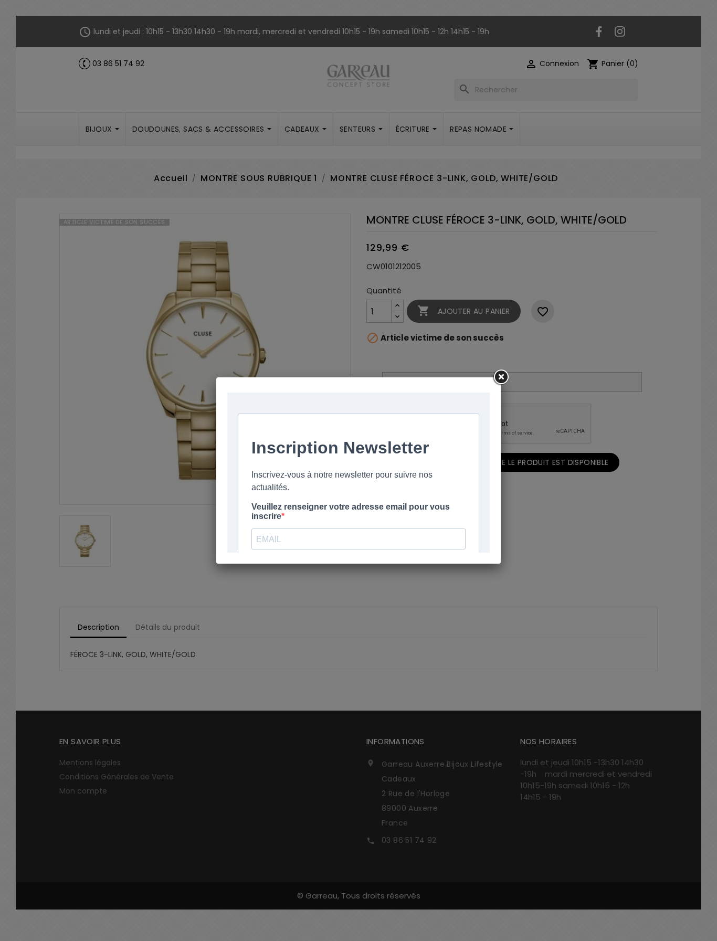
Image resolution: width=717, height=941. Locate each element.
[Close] (500, 377)
